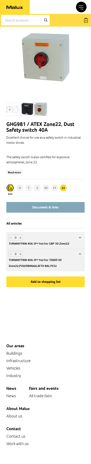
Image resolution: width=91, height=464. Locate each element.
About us (14, 416)
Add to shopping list (46, 282)
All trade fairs (40, 396)
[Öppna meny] (81, 7)
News (11, 396)
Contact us (15, 436)
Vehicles (13, 368)
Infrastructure (18, 361)
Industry (13, 376)
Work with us (17, 444)
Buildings (14, 353)
